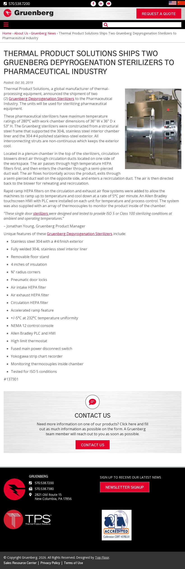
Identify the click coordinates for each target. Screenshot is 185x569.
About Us (21, 33)
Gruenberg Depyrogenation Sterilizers (41, 98)
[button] (153, 167)
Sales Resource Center (20, 563)
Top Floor (102, 557)
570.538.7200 (44, 483)
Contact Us (92, 445)
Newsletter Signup (125, 487)
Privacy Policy (50, 563)
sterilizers (40, 213)
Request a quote (159, 14)
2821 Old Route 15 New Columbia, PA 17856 (53, 496)
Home (7, 33)
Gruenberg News (43, 33)
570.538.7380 (44, 489)
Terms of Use (73, 563)
